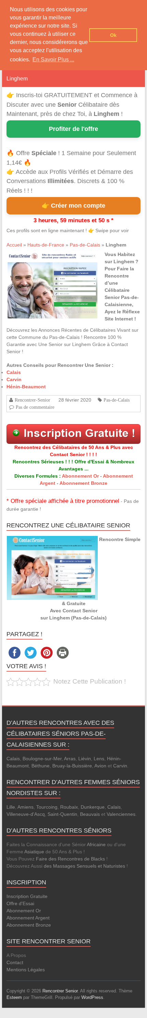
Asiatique (34, 851)
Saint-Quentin (62, 814)
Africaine (96, 844)
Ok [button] (113, 35)
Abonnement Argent (28, 917)
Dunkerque (93, 807)
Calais (13, 372)
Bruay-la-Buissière (72, 765)
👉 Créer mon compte (73, 205)
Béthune (40, 765)
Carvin (14, 379)
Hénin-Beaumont (26, 386)
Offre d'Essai (20, 903)
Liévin (84, 758)
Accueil (14, 245)
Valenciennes (121, 814)
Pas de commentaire (35, 407)
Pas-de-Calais (85, 245)
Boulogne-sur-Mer (42, 758)
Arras (70, 758)
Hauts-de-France (45, 245)
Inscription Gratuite (27, 896)
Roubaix (69, 807)
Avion (100, 765)
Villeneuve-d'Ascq (25, 814)
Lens (99, 758)
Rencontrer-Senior (32, 400)
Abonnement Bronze (83, 483)
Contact (14, 962)
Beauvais (90, 814)
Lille (10, 807)
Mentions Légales (25, 969)
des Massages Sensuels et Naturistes (84, 866)
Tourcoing (46, 807)
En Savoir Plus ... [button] (53, 59)
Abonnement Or (80, 476)
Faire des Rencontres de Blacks (70, 859)
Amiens (25, 807)
